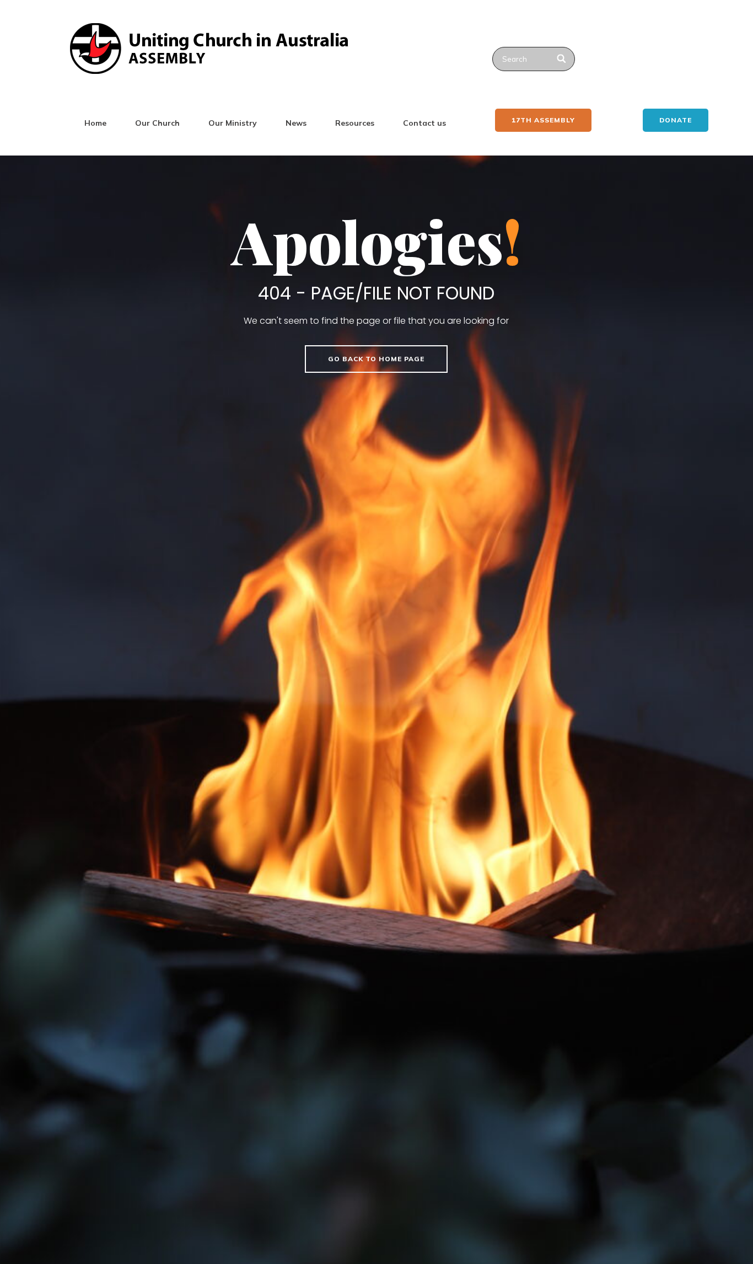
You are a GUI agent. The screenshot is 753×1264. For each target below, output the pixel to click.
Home (95, 123)
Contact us (424, 123)
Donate (675, 120)
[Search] (562, 59)
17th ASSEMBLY (543, 120)
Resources (354, 123)
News (296, 123)
